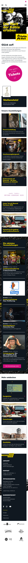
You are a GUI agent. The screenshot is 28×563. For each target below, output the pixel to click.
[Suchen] (6, 5)
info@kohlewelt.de (7, 474)
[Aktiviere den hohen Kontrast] (26, 1)
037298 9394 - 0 (11, 473)
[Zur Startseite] (22, 37)
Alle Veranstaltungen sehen (12, 366)
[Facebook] (3, 506)
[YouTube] (10, 506)
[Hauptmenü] (2, 5)
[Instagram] (6, 506)
